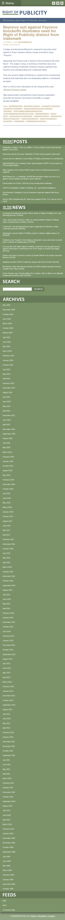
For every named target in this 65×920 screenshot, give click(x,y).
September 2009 (9, 852)
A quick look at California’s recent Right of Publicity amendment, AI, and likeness (33, 159)
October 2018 (8, 489)
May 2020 (6, 447)
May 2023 (6, 374)
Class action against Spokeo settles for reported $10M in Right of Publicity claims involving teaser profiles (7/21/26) (31, 221)
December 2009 (9, 838)
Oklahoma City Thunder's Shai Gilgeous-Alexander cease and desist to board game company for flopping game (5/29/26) (32, 241)
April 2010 (6, 820)
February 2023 (8, 383)
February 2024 (8, 356)
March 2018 (7, 507)
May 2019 (6, 475)
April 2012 (6, 728)
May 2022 (6, 406)
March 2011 (7, 778)
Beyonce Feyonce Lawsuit (15, 90)
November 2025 (9, 310)
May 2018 (6, 503)
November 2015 (9, 576)
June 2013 (7, 668)
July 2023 (6, 369)
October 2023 (8, 365)
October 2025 (8, 314)
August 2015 (7, 590)
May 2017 (6, 530)
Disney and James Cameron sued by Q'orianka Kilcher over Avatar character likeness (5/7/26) (32, 256)
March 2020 (7, 452)
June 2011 (7, 764)
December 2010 (9, 792)
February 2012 (8, 732)
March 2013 (7, 682)
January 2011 (8, 787)
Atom (5, 905)
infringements (42, 114)
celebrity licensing (13, 109)
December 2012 (9, 696)
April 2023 (6, 379)
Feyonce (8, 111)
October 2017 (8, 516)
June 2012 (7, 719)
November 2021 (9, 415)
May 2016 (6, 558)
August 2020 (7, 438)
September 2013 (9, 654)
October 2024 (8, 328)
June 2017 (7, 526)
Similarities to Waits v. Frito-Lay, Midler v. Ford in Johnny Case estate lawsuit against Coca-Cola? (32, 148)
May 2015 (6, 604)
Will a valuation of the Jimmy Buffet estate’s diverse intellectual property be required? (31, 171)
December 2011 (9, 742)
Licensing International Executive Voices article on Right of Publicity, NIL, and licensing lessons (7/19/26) (32, 214)
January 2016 (8, 572)
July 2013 (6, 663)
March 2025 (7, 323)
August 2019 (7, 470)
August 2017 (7, 521)
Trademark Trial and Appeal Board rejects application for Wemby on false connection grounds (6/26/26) (30, 228)
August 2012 (7, 709)
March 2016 (7, 567)
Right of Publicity (30, 119)
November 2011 (9, 746)
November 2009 (9, 843)
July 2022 (6, 397)
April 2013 (6, 677)
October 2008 (8, 889)
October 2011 (8, 751)
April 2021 (6, 424)
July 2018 (6, 493)
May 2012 (6, 723)
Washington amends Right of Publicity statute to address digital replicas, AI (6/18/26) (31, 234)
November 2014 (9, 622)
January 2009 (8, 880)
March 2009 (7, 870)
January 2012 (8, 737)
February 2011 (8, 783)
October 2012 (8, 700)
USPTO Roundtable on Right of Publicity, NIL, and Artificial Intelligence (29, 188)
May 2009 (6, 866)
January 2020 (8, 461)
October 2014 (8, 627)
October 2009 (8, 847)
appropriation (15, 106)
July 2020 (6, 443)
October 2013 (8, 650)
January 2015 (8, 618)
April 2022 (6, 411)
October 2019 (8, 466)
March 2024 (7, 351)
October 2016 (8, 549)
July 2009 (6, 857)
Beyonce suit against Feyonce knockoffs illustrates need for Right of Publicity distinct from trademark (31, 33)
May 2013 (6, 673)
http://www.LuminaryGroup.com (28, 111)
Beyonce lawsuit (32, 106)
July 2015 (6, 595)
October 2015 (8, 581)
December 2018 (9, 484)
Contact (51, 916)
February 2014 (8, 636)
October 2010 (8, 797)
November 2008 (9, 884)
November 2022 (9, 388)
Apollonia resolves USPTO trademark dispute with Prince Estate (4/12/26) (31, 262)
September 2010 (9, 801)
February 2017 (8, 539)
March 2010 (7, 824)
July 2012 (6, 714)
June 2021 (7, 420)
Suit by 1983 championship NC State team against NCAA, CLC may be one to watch (32, 200)
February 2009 (8, 875)
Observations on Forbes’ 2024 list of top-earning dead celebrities (27, 183)
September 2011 (9, 755)
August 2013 (7, 659)
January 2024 (8, 360)
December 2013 (9, 645)
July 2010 (6, 810)
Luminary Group (41, 116)
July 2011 (6, 760)
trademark (19, 121)
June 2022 (7, 401)
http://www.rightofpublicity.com (18, 114)
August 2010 (7, 806)
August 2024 (7, 333)
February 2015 (8, 613)
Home (33, 916)
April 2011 (6, 774)
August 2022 (7, 392)
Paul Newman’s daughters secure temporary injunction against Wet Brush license (31, 193)
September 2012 (9, 705)
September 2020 (9, 434)
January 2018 (8, 512)
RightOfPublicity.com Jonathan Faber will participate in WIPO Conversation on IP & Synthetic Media (32, 164)
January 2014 (8, 640)
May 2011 (6, 769)
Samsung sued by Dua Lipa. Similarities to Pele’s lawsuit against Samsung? (31, 154)
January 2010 (8, 833)
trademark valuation (36, 121)
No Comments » (25, 42)
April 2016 (6, 562)
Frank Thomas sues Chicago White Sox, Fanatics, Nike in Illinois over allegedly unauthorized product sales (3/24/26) (33, 274)
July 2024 (6, 337)
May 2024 (6, 346)
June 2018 (7, 498)
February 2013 (8, 686)
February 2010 (8, 829)
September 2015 (9, 585)
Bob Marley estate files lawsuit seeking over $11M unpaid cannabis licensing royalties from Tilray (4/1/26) (32, 268)
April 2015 (6, 608)
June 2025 (7, 319)
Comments (9, 910)
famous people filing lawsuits (38, 109)
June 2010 (7, 815)
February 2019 (8, 480)
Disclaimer (42, 916)
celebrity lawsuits (51, 106)
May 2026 (6, 305)
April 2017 (6, 535)
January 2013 (8, 691)
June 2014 (7, 631)
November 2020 (9, 429)
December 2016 (9, 544)
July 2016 (6, 553)
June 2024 (7, 342)
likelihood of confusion (21, 116)
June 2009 (7, 861)
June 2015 (7, 599)
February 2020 (8, 457)
